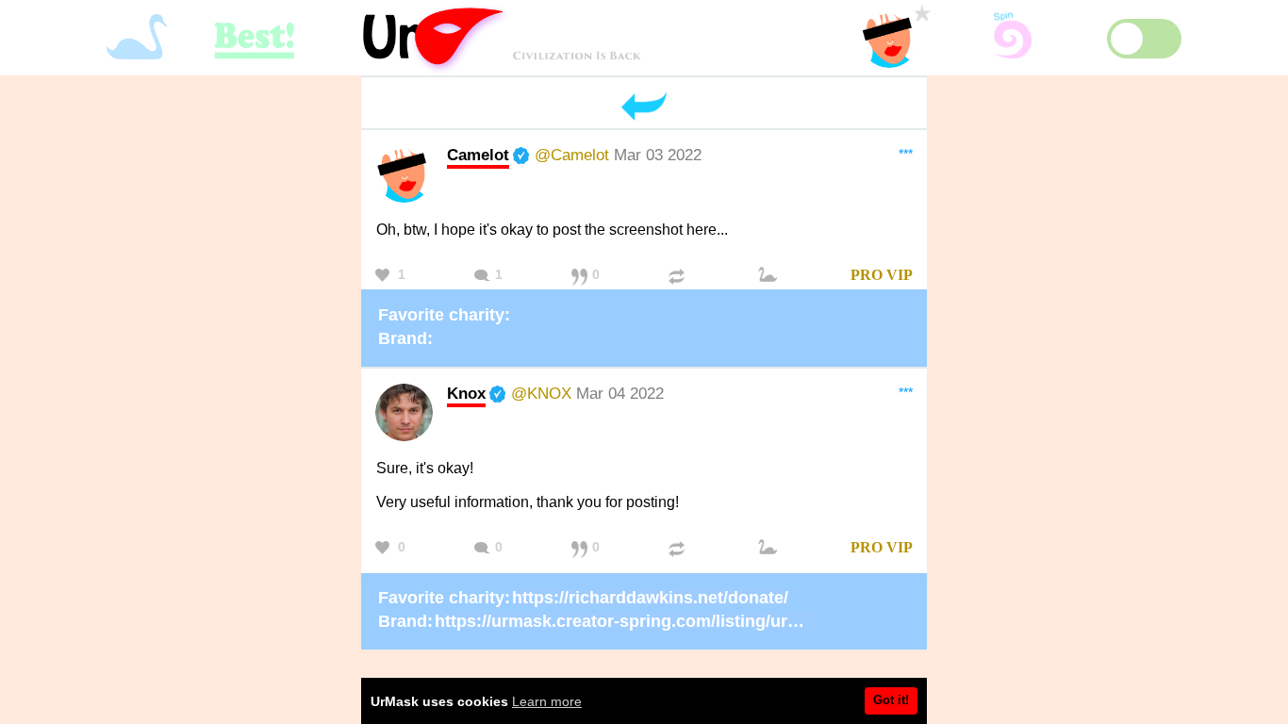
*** (906, 153)
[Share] (679, 276)
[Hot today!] (770, 276)
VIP (899, 275)
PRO (866, 275)
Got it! (891, 700)
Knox (466, 393)
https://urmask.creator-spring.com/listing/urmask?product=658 (689, 621)
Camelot (478, 154)
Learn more (547, 701)
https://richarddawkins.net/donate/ (650, 597)
